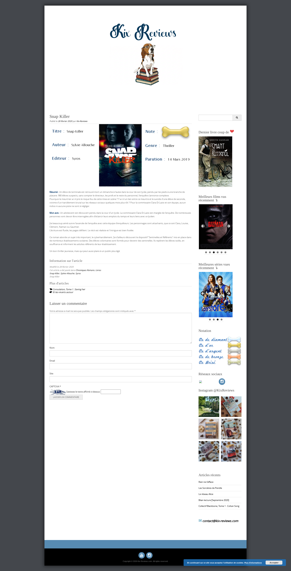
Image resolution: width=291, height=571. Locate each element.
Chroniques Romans (85, 270)
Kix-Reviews (81, 121)
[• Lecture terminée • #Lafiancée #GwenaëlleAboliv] (231, 406)
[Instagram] (222, 381)
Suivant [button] (228, 226)
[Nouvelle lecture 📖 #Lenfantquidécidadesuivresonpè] (209, 429)
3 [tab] (214, 252)
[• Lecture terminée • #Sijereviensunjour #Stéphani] (209, 451)
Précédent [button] (203, 226)
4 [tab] (218, 252)
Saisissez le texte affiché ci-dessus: (83, 391)
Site (51, 373)
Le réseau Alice (206, 494)
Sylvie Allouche (67, 273)
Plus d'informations (253, 562)
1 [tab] (206, 252)
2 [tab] (210, 252)
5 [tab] (221, 252)
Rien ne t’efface (206, 481)
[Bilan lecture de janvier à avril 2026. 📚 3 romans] (209, 406)
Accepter (274, 562)
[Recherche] (236, 118)
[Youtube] (141, 555)
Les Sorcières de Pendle (210, 488)
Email (52, 360)
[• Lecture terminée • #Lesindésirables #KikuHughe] (231, 429)
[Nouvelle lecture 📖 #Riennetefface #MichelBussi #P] (231, 451)
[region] (216, 227)
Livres (98, 270)
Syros (78, 273)
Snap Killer (54, 273)
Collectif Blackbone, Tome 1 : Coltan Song (219, 506)
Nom (52, 347)
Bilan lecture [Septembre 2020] (214, 500)
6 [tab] (225, 252)
